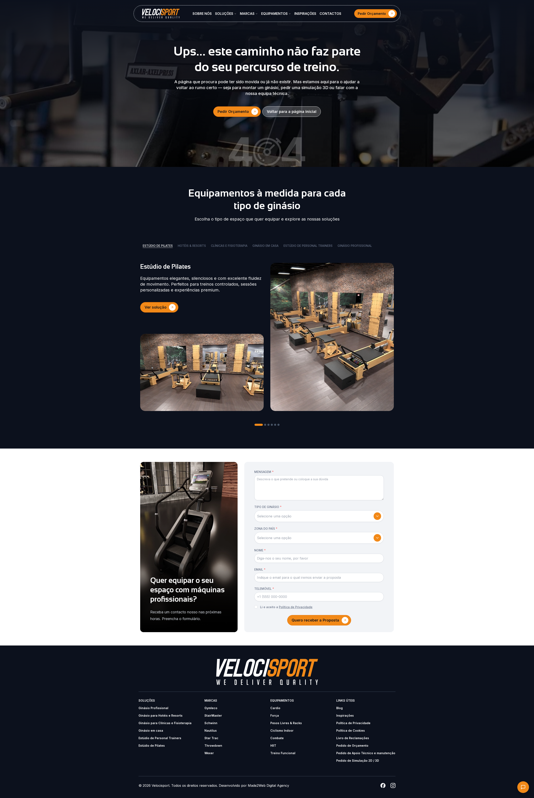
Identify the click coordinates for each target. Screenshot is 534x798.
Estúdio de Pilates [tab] (158, 245)
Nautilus (210, 730)
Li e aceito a (286, 607)
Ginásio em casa (151, 730)
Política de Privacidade (295, 607)
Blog (339, 708)
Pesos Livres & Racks (286, 723)
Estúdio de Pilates (152, 745)
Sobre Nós (202, 13)
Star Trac (211, 738)
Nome (260, 550)
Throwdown (213, 745)
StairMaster (213, 715)
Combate (277, 738)
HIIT (273, 745)
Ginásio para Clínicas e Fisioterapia (165, 723)
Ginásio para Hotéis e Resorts (161, 715)
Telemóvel (264, 588)
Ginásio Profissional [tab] (355, 245)
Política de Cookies (350, 730)
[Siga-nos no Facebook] (382, 785)
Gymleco (210, 708)
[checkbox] (256, 607)
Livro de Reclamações (352, 738)
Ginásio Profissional (153, 708)
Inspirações (305, 13)
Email (260, 569)
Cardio (275, 708)
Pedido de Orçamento (352, 745)
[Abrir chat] (523, 787)
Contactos (330, 13)
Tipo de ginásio (268, 507)
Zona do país (265, 528)
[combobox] (319, 516)
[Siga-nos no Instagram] (392, 785)
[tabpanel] (267, 337)
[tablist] (267, 247)
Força (274, 715)
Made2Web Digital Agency (268, 785)
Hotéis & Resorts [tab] (192, 245)
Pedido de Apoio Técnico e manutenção (365, 753)
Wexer (209, 753)
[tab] (258, 425)
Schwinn (210, 723)
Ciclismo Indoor (281, 730)
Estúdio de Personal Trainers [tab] (307, 245)
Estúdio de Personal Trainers (160, 738)
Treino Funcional (282, 753)
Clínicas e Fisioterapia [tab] (229, 245)
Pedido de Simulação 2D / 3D (357, 760)
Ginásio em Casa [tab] (265, 245)
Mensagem (264, 472)
